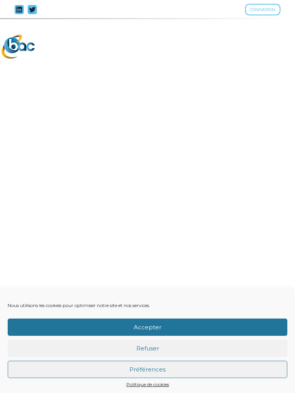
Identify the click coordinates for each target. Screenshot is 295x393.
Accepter (147, 327)
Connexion (262, 9)
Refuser (147, 348)
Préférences (147, 369)
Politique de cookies (147, 384)
